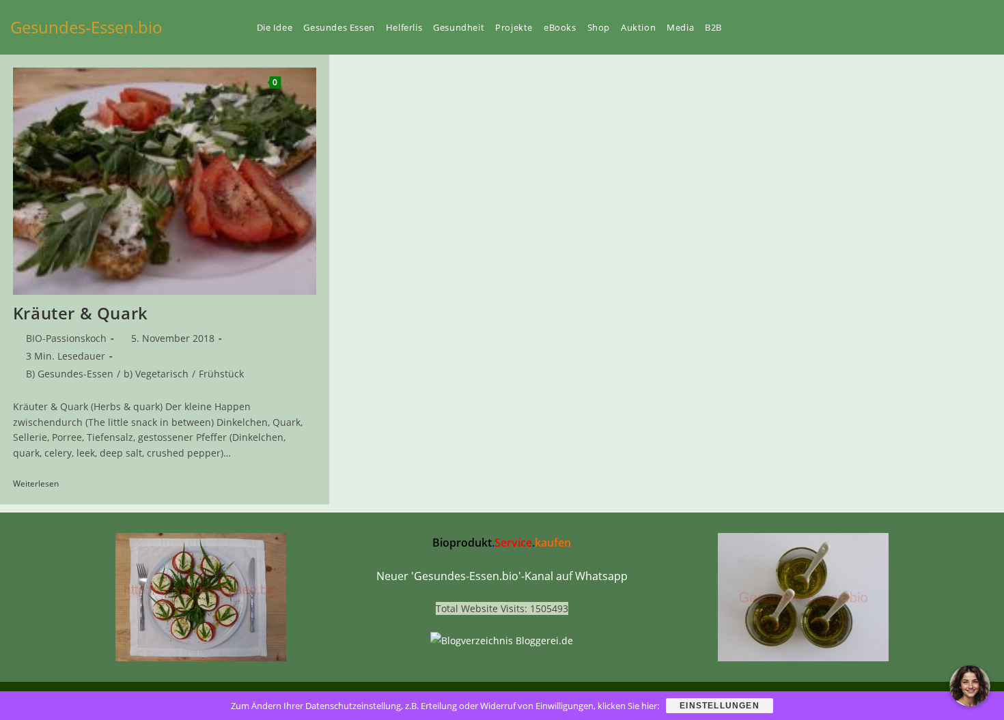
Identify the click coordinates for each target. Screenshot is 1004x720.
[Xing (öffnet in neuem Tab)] (943, 27)
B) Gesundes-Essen (69, 373)
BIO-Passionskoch (66, 338)
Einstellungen (719, 705)
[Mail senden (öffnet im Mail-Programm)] (989, 27)
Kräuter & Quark (80, 313)
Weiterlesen (40, 484)
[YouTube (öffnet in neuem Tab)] (920, 27)
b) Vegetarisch (156, 373)
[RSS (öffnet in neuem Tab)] (966, 27)
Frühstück (221, 373)
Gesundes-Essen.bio (86, 27)
